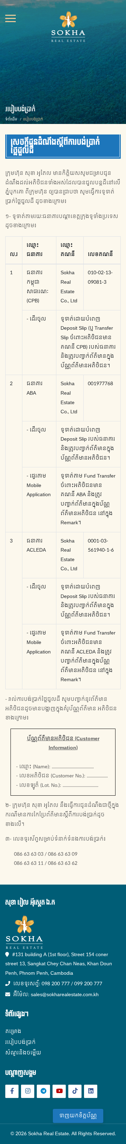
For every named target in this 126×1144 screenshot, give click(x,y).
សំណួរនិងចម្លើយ (23, 1052)
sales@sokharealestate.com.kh (65, 994)
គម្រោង (13, 1031)
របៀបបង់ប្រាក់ (20, 1042)
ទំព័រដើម (11, 119)
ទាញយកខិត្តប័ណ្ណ (78, 1115)
